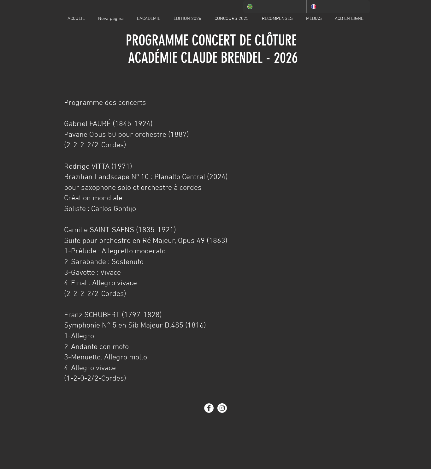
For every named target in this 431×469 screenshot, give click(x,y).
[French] (338, 6)
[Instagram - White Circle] (222, 408)
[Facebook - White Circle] (209, 408)
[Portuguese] (274, 6)
